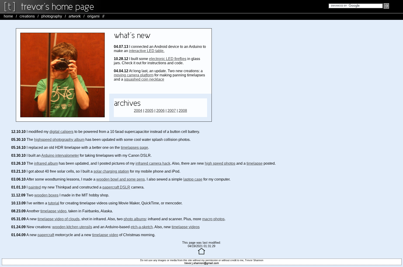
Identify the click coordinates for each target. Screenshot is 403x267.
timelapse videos (186, 227)
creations (27, 16)
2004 (138, 111)
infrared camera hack (152, 163)
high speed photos (220, 163)
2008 (183, 111)
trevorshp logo (58, 6)
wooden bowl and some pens (120, 179)
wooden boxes (46, 195)
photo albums (135, 219)
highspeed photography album (59, 140)
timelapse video (53, 211)
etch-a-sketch (142, 227)
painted (34, 187)
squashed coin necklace (144, 79)
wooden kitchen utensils (72, 227)
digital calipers (61, 132)
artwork (75, 16)
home (8, 16)
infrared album (46, 163)
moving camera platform (133, 75)
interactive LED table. (146, 51)
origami (93, 16)
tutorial (53, 203)
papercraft (46, 235)
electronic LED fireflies (167, 59)
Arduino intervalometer (60, 155)
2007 (171, 111)
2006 (160, 111)
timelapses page (134, 148)
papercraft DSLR (116, 187)
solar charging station (111, 171)
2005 (149, 111)
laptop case (192, 179)
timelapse (255, 163)
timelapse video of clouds (59, 219)
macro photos (213, 219)
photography (51, 16)
